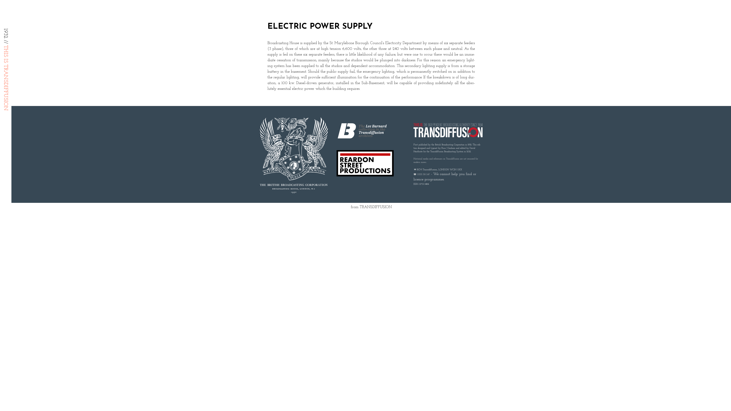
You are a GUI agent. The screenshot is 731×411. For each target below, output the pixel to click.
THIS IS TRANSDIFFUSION (5, 78)
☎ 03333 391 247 (421, 174)
